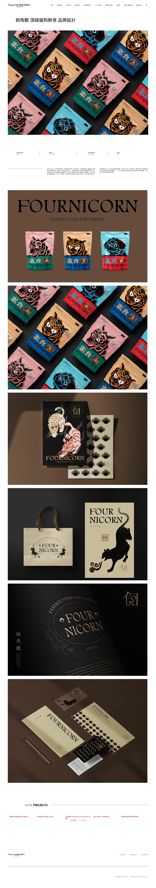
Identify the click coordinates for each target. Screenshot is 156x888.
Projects (133, 854)
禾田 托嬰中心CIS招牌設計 (101, 816)
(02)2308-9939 (123, 876)
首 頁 (52, 5)
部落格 (118, 5)
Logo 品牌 (98, 5)
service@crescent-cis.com (141, 876)
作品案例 (68, 5)
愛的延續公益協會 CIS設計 (45, 816)
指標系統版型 (109, 5)
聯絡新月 (138, 5)
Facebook (144, 854)
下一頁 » (83, 820)
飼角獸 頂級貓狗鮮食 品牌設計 (18, 816)
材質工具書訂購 (128, 5)
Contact (122, 854)
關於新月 (59, 5)
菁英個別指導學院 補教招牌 (129, 816)
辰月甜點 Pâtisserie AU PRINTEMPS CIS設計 (78, 817)
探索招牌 (77, 5)
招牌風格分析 (87, 5)
